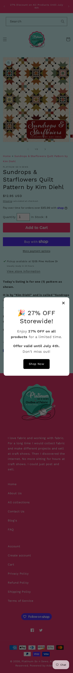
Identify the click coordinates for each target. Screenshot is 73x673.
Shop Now (36, 364)
